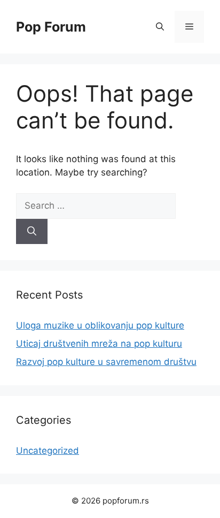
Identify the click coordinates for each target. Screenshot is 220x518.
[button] (160, 27)
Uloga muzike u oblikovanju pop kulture (100, 325)
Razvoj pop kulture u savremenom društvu (106, 361)
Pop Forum (51, 27)
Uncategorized (47, 450)
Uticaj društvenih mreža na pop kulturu (99, 343)
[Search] (32, 232)
